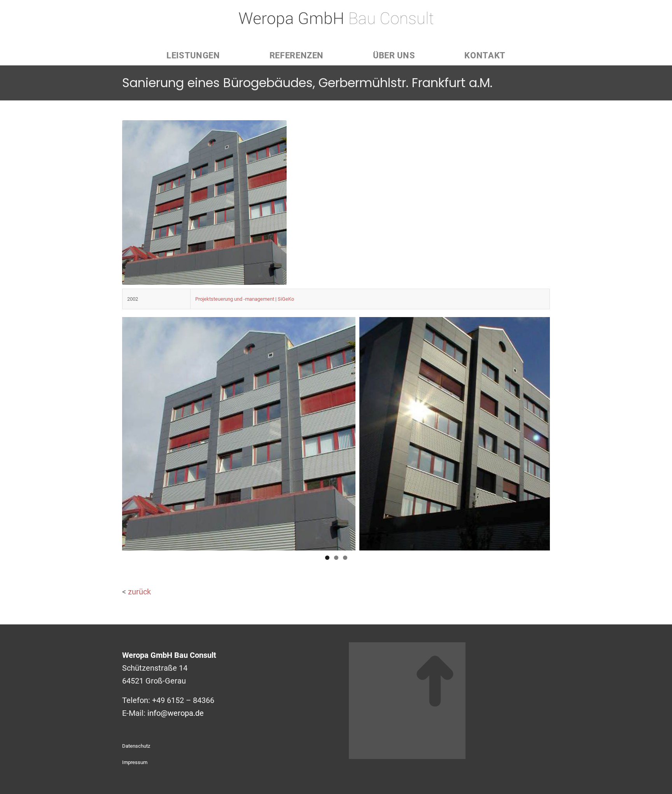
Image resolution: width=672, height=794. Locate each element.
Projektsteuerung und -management (234, 299)
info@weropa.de (175, 713)
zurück (139, 591)
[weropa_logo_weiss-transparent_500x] (336, 23)
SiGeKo (286, 299)
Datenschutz (136, 746)
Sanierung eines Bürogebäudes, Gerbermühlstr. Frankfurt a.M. (307, 82)
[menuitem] (193, 55)
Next (540, 432)
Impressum (134, 762)
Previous (132, 432)
